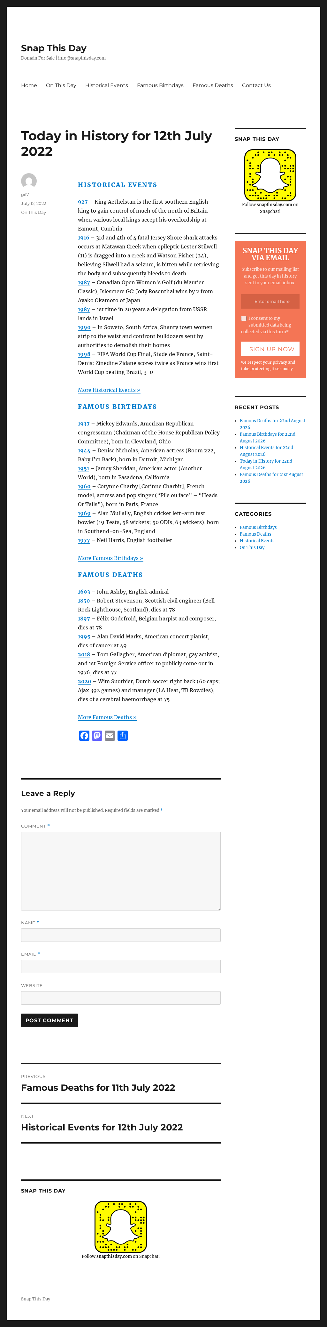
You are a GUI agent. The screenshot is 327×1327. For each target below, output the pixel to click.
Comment (35, 826)
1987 (84, 282)
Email (30, 954)
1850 (84, 600)
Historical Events (106, 85)
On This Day (61, 85)
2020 (84, 681)
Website (32, 985)
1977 (84, 540)
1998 (84, 354)
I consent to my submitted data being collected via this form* (266, 325)
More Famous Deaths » (107, 717)
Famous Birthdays (160, 85)
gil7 (25, 194)
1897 (84, 618)
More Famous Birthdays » (110, 558)
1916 (83, 237)
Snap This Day (54, 48)
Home (29, 85)
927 (83, 201)
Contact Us (256, 85)
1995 (84, 636)
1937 (84, 423)
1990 (84, 327)
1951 (83, 468)
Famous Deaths (213, 85)
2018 (84, 654)
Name (30, 923)
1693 (84, 591)
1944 (84, 450)
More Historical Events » (109, 390)
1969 (84, 513)
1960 (84, 486)
